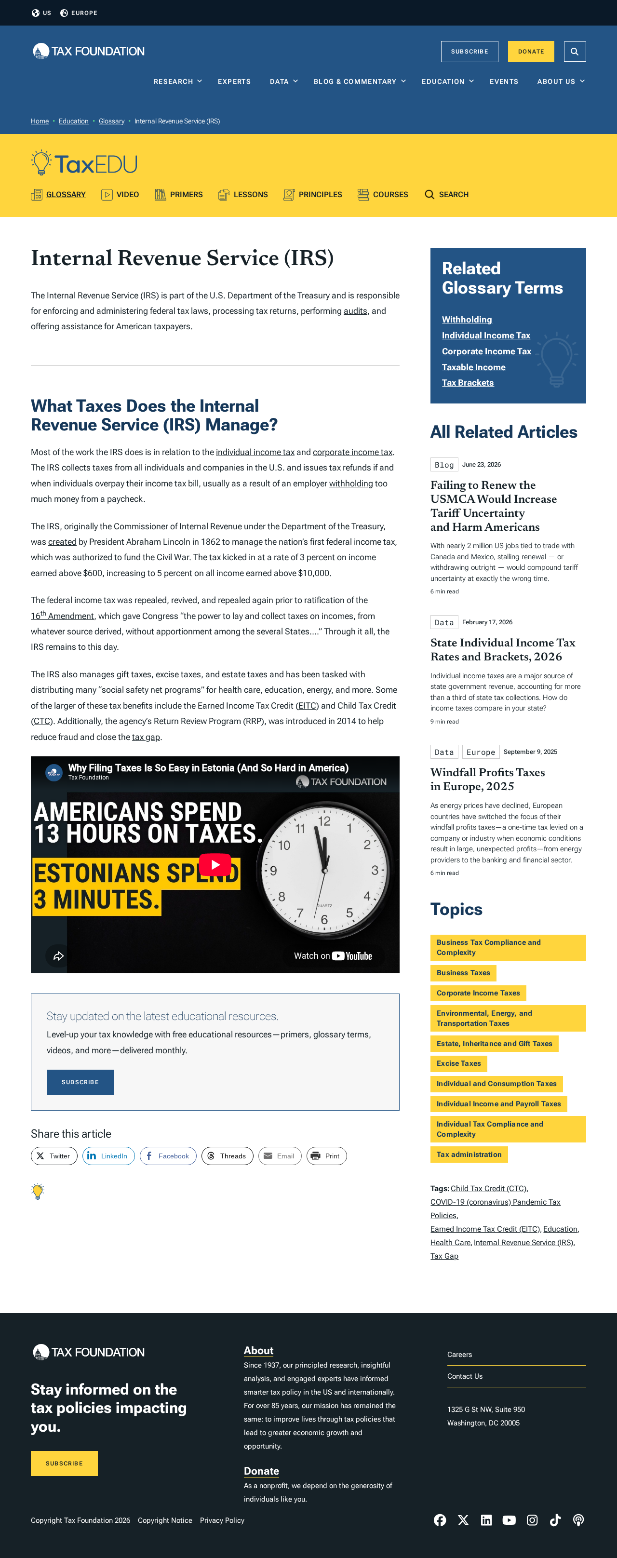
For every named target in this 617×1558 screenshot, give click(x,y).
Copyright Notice (165, 1520)
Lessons (251, 194)
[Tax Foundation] (89, 52)
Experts (236, 81)
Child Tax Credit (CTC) (488, 1188)
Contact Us (465, 1376)
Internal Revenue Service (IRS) (523, 1242)
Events (506, 81)
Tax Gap (444, 1256)
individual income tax (255, 452)
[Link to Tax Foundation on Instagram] (532, 1520)
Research (173, 81)
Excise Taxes (459, 1063)
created (62, 542)
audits (355, 311)
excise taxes (178, 674)
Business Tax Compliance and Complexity (489, 947)
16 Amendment (62, 616)
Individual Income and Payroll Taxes (499, 1104)
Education (443, 81)
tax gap (146, 737)
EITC (307, 705)
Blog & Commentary (355, 81)
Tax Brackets (468, 382)
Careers (459, 1354)
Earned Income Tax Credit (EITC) (485, 1229)
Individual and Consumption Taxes (497, 1083)
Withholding (467, 319)
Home (40, 121)
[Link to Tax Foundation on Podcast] (578, 1520)
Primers (186, 194)
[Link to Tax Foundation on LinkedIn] (486, 1520)
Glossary (111, 121)
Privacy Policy (222, 1520)
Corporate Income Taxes (478, 993)
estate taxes (245, 674)
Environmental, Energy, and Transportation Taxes (484, 1018)
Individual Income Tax (486, 335)
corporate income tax (352, 452)
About (258, 1350)
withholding (351, 483)
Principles (320, 194)
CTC (42, 721)
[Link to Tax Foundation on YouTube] (509, 1520)
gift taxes (134, 674)
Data (279, 81)
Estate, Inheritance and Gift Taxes (494, 1043)
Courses (390, 194)
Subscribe (469, 51)
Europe (84, 13)
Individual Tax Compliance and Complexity (490, 1129)
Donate (531, 51)
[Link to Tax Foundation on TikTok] (555, 1520)
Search (454, 194)
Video (128, 194)
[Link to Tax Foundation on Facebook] (440, 1520)
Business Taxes (463, 972)
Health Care (450, 1242)
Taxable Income (474, 367)
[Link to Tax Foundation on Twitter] (463, 1520)
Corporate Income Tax (486, 351)
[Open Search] (575, 51)
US (47, 13)
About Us (556, 81)
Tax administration (469, 1154)
